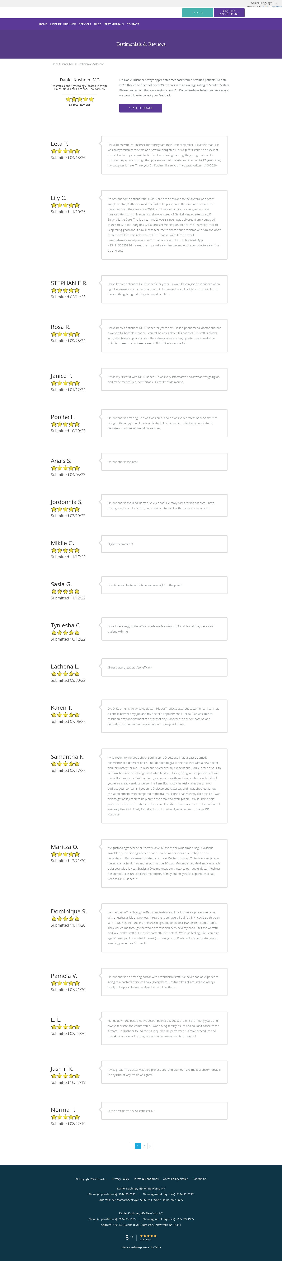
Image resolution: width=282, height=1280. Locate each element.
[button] (229, 12)
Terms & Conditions (146, 1179)
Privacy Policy (120, 1179)
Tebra (157, 1247)
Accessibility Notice (175, 1179)
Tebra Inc (101, 1179)
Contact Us (199, 1179)
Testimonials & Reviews (91, 64)
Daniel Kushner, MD (62, 64)
